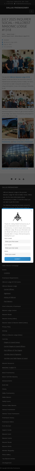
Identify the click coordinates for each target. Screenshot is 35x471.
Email (6, 251)
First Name (8, 238)
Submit (17, 259)
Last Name (8, 245)
